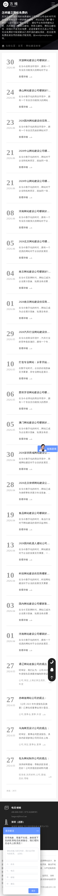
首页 (20, 46)
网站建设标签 (33, 46)
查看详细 (23, 76)
